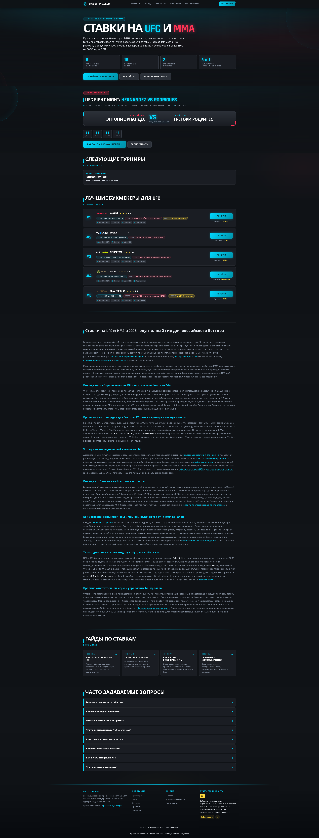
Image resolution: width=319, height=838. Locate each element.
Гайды (148, 4)
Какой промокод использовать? (103, 711)
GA (217, 817)
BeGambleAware (207, 817)
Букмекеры (135, 4)
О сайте (169, 796)
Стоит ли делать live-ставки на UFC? (104, 739)
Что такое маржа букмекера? (101, 767)
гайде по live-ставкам (214, 505)
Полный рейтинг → (93, 204)
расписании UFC (207, 579)
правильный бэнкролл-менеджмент (199, 540)
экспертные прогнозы (186, 356)
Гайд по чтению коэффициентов (212, 458)
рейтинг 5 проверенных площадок (127, 356)
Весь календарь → (92, 165)
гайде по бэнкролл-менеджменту (153, 608)
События (161, 4)
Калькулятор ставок (156, 76)
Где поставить (139, 144)
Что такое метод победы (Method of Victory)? (108, 730)
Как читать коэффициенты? (101, 758)
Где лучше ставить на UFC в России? (105, 702)
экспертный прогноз (102, 522)
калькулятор (120, 360)
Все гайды (129, 76)
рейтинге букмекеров (112, 806)
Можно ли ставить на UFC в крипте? (105, 721)
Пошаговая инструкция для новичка (200, 455)
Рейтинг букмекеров (102, 76)
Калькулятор (192, 4)
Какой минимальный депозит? (103, 748)
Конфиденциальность (175, 799)
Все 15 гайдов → (91, 645)
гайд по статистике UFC (191, 469)
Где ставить (227, 4)
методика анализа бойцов (219, 469)
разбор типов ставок (204, 462)
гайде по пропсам (192, 505)
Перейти (221, 216)
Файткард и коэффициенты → (104, 144)
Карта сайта (171, 803)
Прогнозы (175, 4)
